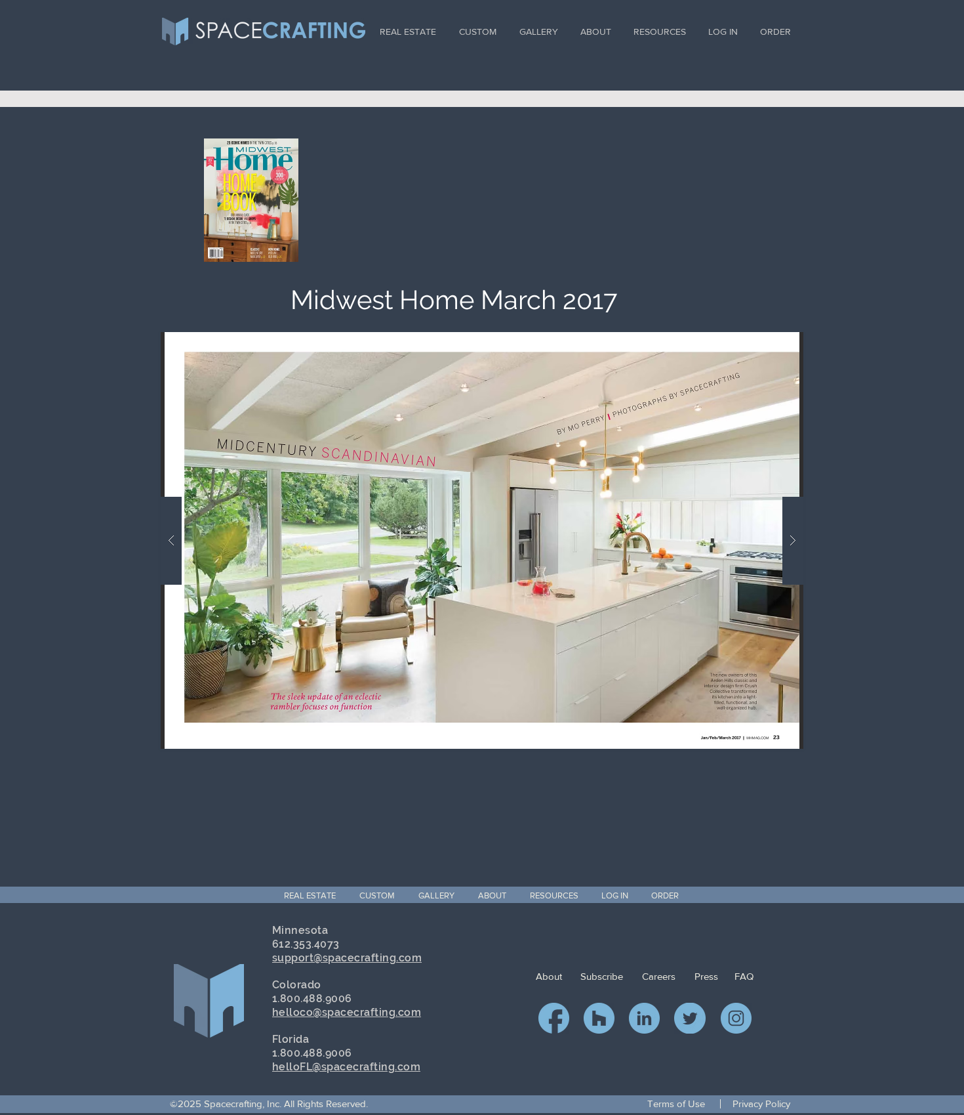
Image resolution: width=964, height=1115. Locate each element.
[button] (482, 540)
